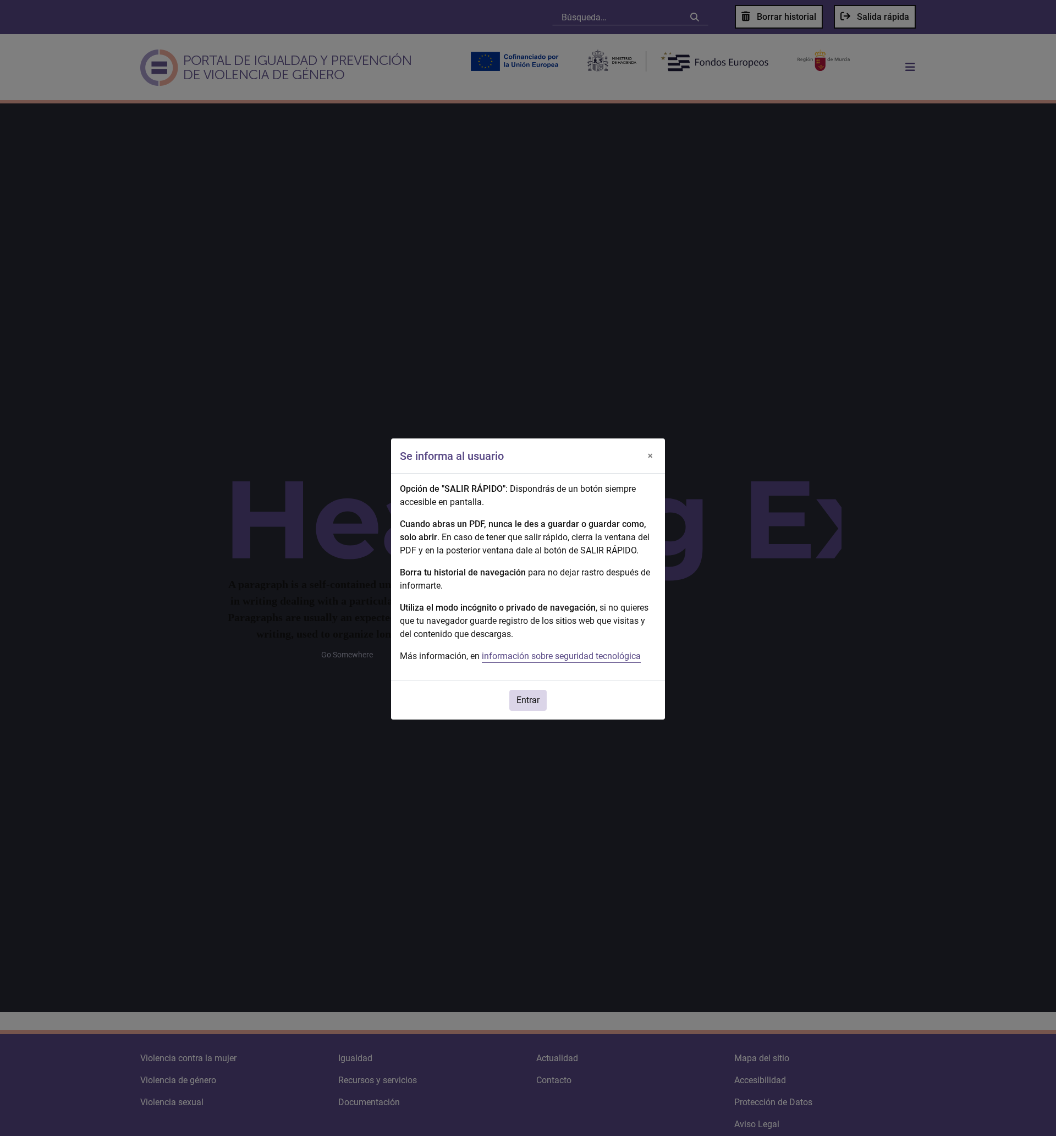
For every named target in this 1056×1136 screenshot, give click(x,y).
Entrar (528, 700)
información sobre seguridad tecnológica (561, 656)
